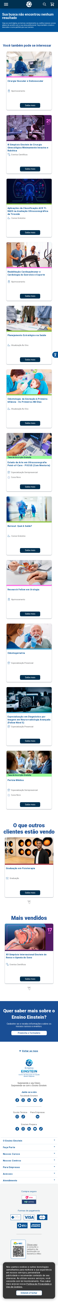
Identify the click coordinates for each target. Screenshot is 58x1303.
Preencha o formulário (29, 1033)
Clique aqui (32, 1245)
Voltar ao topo (30, 1051)
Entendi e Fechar (29, 1293)
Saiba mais (30, 105)
